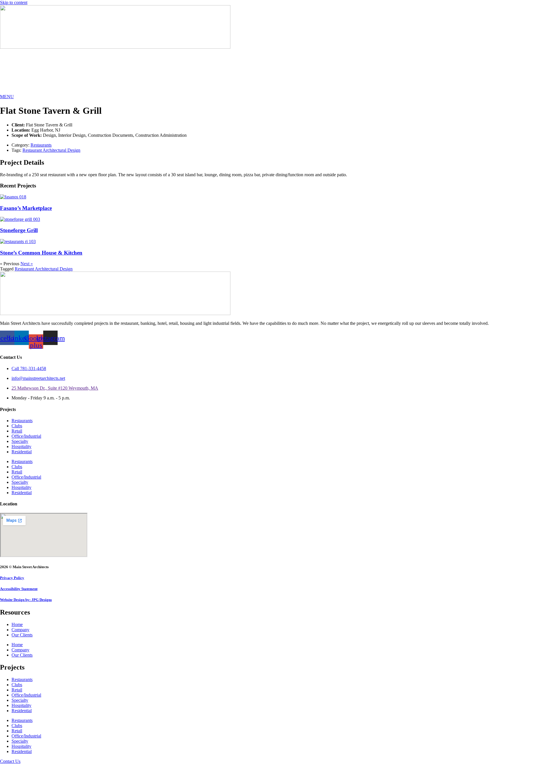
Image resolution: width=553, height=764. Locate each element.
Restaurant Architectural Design (51, 150)
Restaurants (41, 145)
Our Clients (22, 634)
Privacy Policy (12, 578)
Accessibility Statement (18, 589)
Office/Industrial (26, 436)
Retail (17, 431)
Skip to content (13, 2)
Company (20, 629)
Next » (26, 263)
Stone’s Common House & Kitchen (41, 253)
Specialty (20, 441)
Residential (22, 451)
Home (17, 624)
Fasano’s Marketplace (26, 208)
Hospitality (21, 446)
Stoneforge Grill (19, 230)
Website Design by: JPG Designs (26, 600)
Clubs (17, 425)
